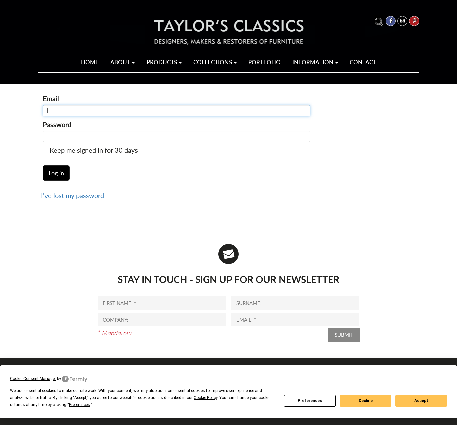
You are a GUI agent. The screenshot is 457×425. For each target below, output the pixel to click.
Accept (421, 400)
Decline (366, 400)
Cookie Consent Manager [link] (33, 378)
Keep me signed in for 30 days (94, 150)
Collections (213, 62)
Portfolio (264, 62)
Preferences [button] (79, 404)
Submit (344, 335)
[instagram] (402, 21)
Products (162, 62)
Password (57, 124)
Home (90, 62)
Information (313, 62)
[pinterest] (414, 21)
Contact (363, 62)
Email (51, 98)
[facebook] (391, 21)
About (120, 62)
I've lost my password (72, 195)
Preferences (310, 400)
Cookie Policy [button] (205, 397)
